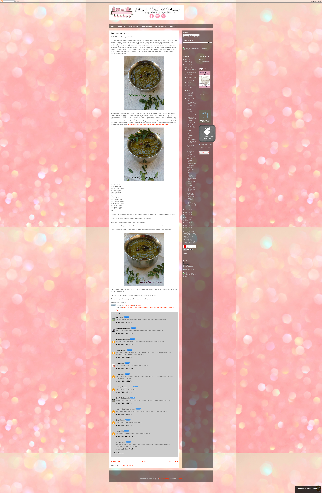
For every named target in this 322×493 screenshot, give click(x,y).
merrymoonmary (164, 478)
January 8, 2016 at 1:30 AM (124, 414)
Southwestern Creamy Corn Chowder (191, 118)
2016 (187, 67)
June (188, 85)
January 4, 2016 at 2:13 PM (124, 357)
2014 (187, 212)
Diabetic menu (138, 307)
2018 (187, 62)
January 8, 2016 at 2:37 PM (124, 425)
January (189, 98)
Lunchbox (156, 307)
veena (118, 431)
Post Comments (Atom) (126, 465)
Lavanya (118, 442)
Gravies (145, 307)
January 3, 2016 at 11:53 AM (124, 344)
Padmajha (119, 350)
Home (112, 26)
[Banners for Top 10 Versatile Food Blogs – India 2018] (197, 49)
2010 (187, 222)
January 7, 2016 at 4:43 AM (124, 392)
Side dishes (163, 307)
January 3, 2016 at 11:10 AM (124, 333)
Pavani (118, 374)
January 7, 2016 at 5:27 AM (124, 403)
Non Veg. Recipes (133, 26)
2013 (187, 214)
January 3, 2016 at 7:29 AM (124, 322)
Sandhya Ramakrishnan (123, 409)
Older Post (173, 461)
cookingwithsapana (122, 387)
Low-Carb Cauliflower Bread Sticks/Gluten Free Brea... (191, 162)
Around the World (160, 26)
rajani (117, 317)
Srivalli (118, 363)
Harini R (118, 420)
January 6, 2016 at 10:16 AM (124, 368)
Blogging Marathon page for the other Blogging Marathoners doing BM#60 (149, 124)
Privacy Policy (173, 26)
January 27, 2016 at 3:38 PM (124, 436)
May (188, 88)
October (189, 74)
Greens (151, 307)
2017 (187, 64)
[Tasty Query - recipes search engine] (204, 154)
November (190, 72)
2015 (187, 209)
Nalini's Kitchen (121, 398)
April (188, 90)
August (189, 80)
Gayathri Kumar (121, 339)
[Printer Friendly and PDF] (113, 305)
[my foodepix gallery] (205, 144)
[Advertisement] (195, 287)
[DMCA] (188, 250)
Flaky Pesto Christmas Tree (190, 147)
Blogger (179, 478)
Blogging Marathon (127, 307)
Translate (197, 37)
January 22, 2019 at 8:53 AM (124, 449)
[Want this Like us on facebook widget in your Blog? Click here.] (319, 491)
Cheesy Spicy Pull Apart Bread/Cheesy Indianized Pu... (191, 104)
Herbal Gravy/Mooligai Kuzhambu (191, 204)
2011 (186, 220)
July (188, 82)
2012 (187, 217)
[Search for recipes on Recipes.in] (188, 269)
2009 (187, 225)
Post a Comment (119, 453)
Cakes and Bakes (147, 26)
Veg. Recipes (121, 26)
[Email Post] (145, 305)
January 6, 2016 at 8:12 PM (124, 381)
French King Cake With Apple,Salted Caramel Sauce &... (191, 196)
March (189, 93)
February (190, 95)
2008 (187, 228)
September (190, 77)
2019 (187, 59)
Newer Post (115, 461)
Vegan (117, 310)
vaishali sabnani (121, 328)
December (190, 69)
